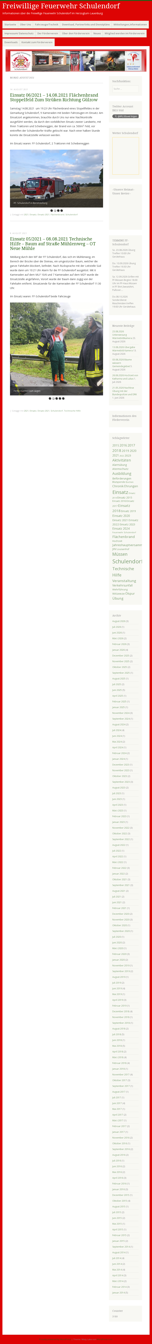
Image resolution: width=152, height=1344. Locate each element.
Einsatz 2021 (43, 214)
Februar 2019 (119, 1005)
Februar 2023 (119, 816)
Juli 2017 (116, 1097)
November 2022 (120, 827)
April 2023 (117, 804)
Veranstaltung (124, 580)
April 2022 (117, 856)
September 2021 (121, 885)
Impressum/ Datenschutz (19, 33)
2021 (26, 214)
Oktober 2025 (119, 667)
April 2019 (117, 1000)
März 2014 (117, 1281)
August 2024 (118, 724)
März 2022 (117, 862)
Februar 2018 (119, 1063)
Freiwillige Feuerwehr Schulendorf (61, 6)
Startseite (10, 24)
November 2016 (120, 1137)
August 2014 (118, 1252)
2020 (133, 451)
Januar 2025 (118, 707)
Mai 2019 (117, 994)
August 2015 (118, 1206)
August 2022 (118, 845)
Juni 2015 (117, 1218)
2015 (115, 445)
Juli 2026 (116, 626)
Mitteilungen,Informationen (130, 24)
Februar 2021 (119, 908)
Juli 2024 (116, 730)
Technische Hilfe (72, 410)
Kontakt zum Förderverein (37, 42)
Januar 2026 (118, 649)
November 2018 (120, 1017)
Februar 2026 (119, 644)
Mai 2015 (117, 1223)
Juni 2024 (117, 736)
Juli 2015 (116, 1212)
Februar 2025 (119, 701)
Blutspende (118, 482)
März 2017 (117, 1120)
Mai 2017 (117, 1109)
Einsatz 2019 (128, 511)
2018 (116, 450)
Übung (117, 598)
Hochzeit (117, 541)
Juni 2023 (117, 799)
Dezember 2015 (120, 1195)
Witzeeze (118, 593)
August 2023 (118, 787)
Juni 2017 (117, 1103)
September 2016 (121, 1149)
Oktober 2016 (119, 1143)
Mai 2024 (117, 741)
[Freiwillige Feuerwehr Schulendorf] (76, 60)
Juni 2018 (117, 1040)
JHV (114, 549)
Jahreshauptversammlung (130, 545)
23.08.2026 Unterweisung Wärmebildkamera (122, 335)
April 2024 (117, 747)
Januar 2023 (118, 822)
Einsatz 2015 (124, 497)
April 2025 (117, 695)
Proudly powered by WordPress (55, 1339)
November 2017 (120, 1074)
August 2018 (118, 1028)
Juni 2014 (117, 1264)
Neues (97, 33)
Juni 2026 (117, 632)
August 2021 (118, 890)
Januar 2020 (118, 959)
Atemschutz (120, 469)
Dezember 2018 (120, 1011)
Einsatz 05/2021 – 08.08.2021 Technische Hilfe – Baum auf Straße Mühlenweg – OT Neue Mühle (53, 244)
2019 (125, 451)
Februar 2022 (119, 868)
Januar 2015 (118, 1241)
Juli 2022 (116, 850)
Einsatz (33, 214)
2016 (123, 445)
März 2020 (117, 948)
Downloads (11, 42)
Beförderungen (121, 478)
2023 (128, 455)
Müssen (120, 554)
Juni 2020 (117, 942)
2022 (122, 455)
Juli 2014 (116, 1258)
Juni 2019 (117, 988)
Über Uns (25, 24)
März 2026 (117, 638)
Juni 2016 (117, 1166)
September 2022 (121, 839)
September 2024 (121, 718)
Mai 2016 (117, 1172)
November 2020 (120, 919)
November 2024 (120, 713)
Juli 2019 (116, 982)
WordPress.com (105, 1339)
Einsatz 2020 (121, 516)
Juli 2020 (116, 936)
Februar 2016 (119, 1183)
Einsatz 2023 (127, 524)
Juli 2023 (116, 793)
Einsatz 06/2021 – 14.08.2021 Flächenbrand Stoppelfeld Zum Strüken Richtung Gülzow (54, 97)
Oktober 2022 (119, 833)
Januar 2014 (118, 1292)
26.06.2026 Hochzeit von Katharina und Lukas (125, 377)
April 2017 (117, 1114)
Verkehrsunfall (122, 585)
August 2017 (118, 1091)
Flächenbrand (57, 214)
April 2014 (117, 1275)
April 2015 (117, 1229)
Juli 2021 (116, 896)
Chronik (118, 486)
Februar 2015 (119, 1235)
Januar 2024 (118, 758)
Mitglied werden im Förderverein (125, 33)
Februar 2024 (119, 753)
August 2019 (118, 977)
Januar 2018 (118, 1068)
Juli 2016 (116, 1160)
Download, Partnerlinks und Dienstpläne (86, 24)
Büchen (129, 482)
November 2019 (120, 965)
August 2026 (118, 621)
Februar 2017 (119, 1126)
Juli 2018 (116, 1034)
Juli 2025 (116, 684)
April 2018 (117, 1051)
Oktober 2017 (119, 1080)
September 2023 (121, 781)
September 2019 (121, 971)
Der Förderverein (47, 33)
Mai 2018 (117, 1045)
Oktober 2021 (119, 879)
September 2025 (121, 672)
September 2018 (121, 1022)
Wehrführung (120, 589)
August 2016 (118, 1154)
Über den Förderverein (76, 33)
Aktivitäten (121, 460)
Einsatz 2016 (119, 501)
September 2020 (121, 931)
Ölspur (130, 593)
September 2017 (121, 1086)
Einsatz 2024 (121, 528)
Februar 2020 (119, 954)
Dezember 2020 (120, 913)
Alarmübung (119, 465)
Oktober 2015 (119, 1200)
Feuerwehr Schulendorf (124, 532)
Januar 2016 (118, 1189)
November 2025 (120, 661)
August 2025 (118, 678)
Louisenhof (123, 549)
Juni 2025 (117, 690)
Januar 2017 (118, 1132)
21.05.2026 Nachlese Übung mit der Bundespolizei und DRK (124, 391)
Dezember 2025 (120, 655)
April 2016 (117, 1177)
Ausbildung (121, 473)
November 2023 (120, 770)
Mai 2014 (117, 1269)
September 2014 (121, 1246)
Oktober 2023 (119, 776)
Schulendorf (71, 214)
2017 (131, 445)
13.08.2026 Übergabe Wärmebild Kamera (123, 349)
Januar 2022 (118, 873)
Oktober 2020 (119, 925)
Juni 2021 (117, 902)
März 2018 (117, 1057)
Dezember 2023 (120, 764)
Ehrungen (131, 486)
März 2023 (117, 810)
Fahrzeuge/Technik (46, 24)
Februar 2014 (119, 1286)
